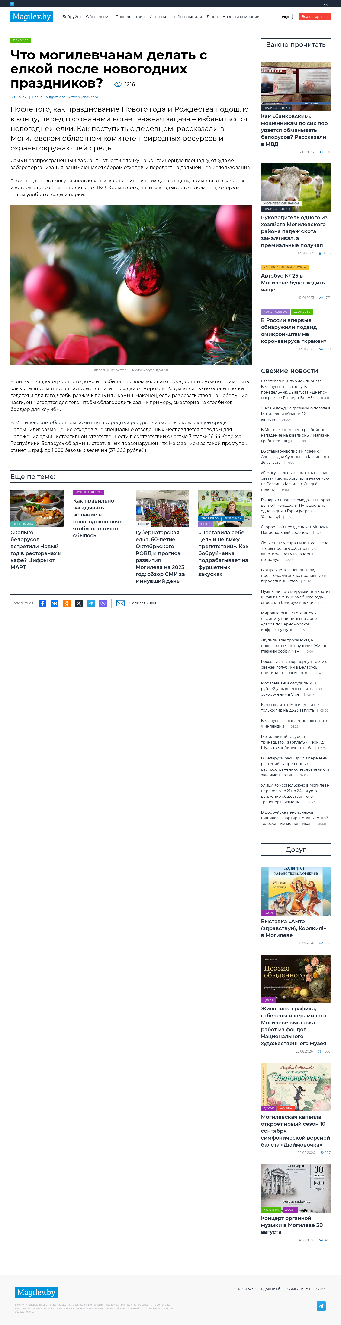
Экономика (23, 524)
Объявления (98, 17)
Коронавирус (275, 311)
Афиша (286, 1108)
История (157, 17)
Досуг (269, 913)
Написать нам (142, 603)
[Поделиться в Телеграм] (91, 603)
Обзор (143, 524)
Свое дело (210, 518)
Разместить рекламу (305, 1289)
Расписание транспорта (285, 267)
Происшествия (130, 17)
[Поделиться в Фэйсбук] (42, 603)
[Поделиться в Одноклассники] (67, 603)
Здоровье (301, 311)
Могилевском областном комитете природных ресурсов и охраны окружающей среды (121, 422)
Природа (21, 40)
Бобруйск (71, 17)
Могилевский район (281, 203)
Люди (212, 17)
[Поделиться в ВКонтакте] (54, 603)
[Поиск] (326, 3)
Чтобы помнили (186, 17)
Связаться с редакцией (257, 1289)
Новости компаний (241, 17)
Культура (271, 1209)
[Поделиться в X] (79, 603)
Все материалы (315, 17)
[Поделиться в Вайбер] (103, 603)
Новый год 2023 (89, 492)
